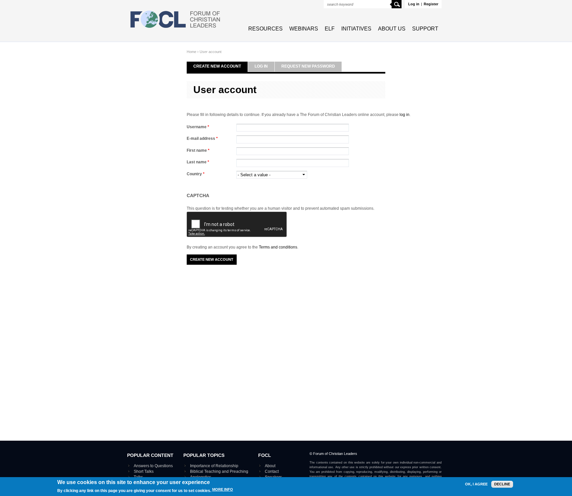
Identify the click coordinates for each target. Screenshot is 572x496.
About (270, 466)
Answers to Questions (153, 466)
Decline (502, 484)
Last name (198, 162)
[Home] (175, 28)
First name (198, 150)
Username (198, 127)
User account (210, 52)
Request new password (308, 66)
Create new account (217, 66)
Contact (272, 471)
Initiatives (356, 28)
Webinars (303, 28)
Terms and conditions (278, 247)
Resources (265, 28)
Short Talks (144, 471)
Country (196, 174)
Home (191, 52)
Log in (413, 4)
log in (404, 114)
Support (425, 28)
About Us (391, 28)
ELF (330, 28)
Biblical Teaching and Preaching (219, 471)
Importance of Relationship (214, 466)
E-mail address (202, 138)
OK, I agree (476, 484)
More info (222, 489)
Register (431, 4)
